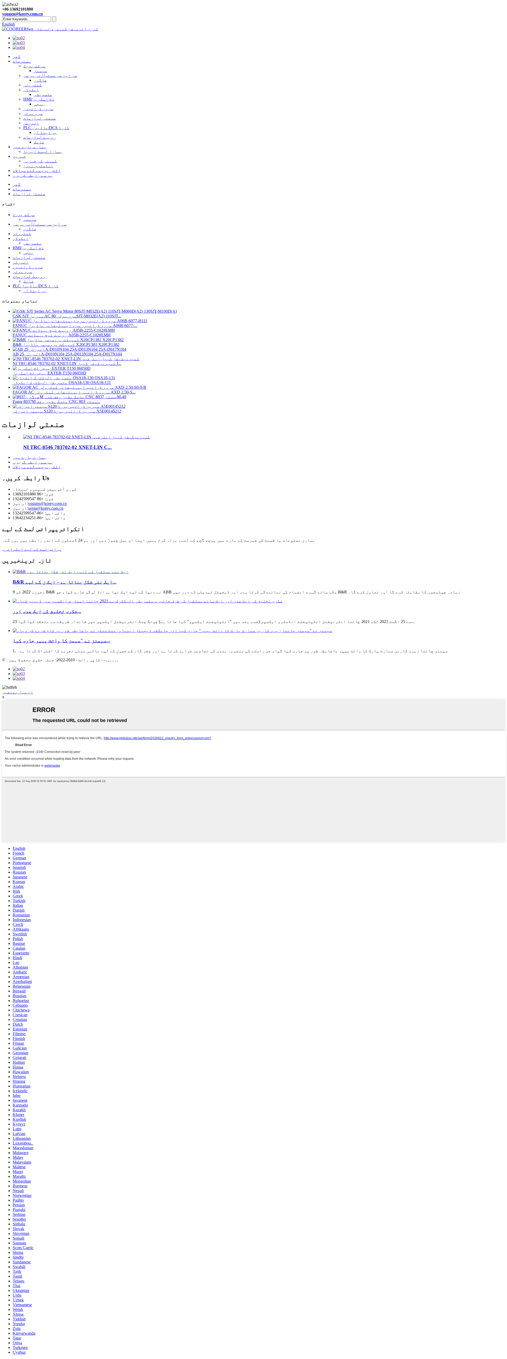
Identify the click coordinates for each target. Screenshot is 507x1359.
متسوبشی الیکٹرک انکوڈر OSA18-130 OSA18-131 (62, 382)
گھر (17, 56)
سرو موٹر (33, 113)
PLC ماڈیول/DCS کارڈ (46, 127)
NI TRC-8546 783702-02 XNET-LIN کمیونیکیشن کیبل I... (67, 363)
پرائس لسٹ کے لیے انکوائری (32, 549)
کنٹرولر (32, 85)
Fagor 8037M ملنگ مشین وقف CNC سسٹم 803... (56, 401)
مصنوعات (22, 61)
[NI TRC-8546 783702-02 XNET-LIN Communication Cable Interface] (86, 437)
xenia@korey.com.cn (45, 508)
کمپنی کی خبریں (40, 161)
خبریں (19, 156)
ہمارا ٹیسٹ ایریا (42, 151)
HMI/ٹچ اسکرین (39, 99)
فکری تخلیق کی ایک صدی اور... (47, 611)
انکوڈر (31, 89)
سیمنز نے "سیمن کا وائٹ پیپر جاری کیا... (61, 640)
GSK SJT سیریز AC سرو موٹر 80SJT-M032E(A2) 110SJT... (67, 316)
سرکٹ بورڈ (34, 66)
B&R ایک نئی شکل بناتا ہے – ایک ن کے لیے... (64, 582)
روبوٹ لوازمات (39, 137)
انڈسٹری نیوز (38, 165)
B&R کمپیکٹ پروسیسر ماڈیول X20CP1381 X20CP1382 (66, 344)
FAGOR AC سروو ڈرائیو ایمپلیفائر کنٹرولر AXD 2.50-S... (74, 392)
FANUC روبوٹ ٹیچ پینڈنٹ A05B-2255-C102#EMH (62, 335)
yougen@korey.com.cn (22, 14)
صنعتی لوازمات (39, 118)
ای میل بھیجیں (17, 692)
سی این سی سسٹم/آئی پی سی (50, 75)
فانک (39, 142)
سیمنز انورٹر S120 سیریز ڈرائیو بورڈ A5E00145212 (67, 411)
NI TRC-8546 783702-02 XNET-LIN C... (67, 447)
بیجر (39, 104)
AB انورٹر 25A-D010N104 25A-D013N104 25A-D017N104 (67, 354)
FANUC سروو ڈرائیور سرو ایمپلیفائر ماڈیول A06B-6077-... (75, 325)
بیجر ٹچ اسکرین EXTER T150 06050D (49, 373)
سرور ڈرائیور (38, 108)
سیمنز (40, 70)
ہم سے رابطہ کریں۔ (33, 175)
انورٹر (31, 123)
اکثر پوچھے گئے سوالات (37, 170)
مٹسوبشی (43, 94)
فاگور (40, 80)
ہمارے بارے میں (29, 146)
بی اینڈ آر (45, 132)
